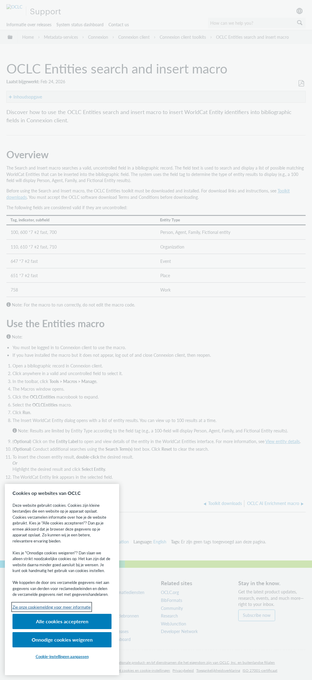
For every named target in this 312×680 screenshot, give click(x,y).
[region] (62, 579)
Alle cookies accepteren (62, 621)
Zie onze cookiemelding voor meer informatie (51, 607)
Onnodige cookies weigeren (62, 639)
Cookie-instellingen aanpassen (62, 656)
